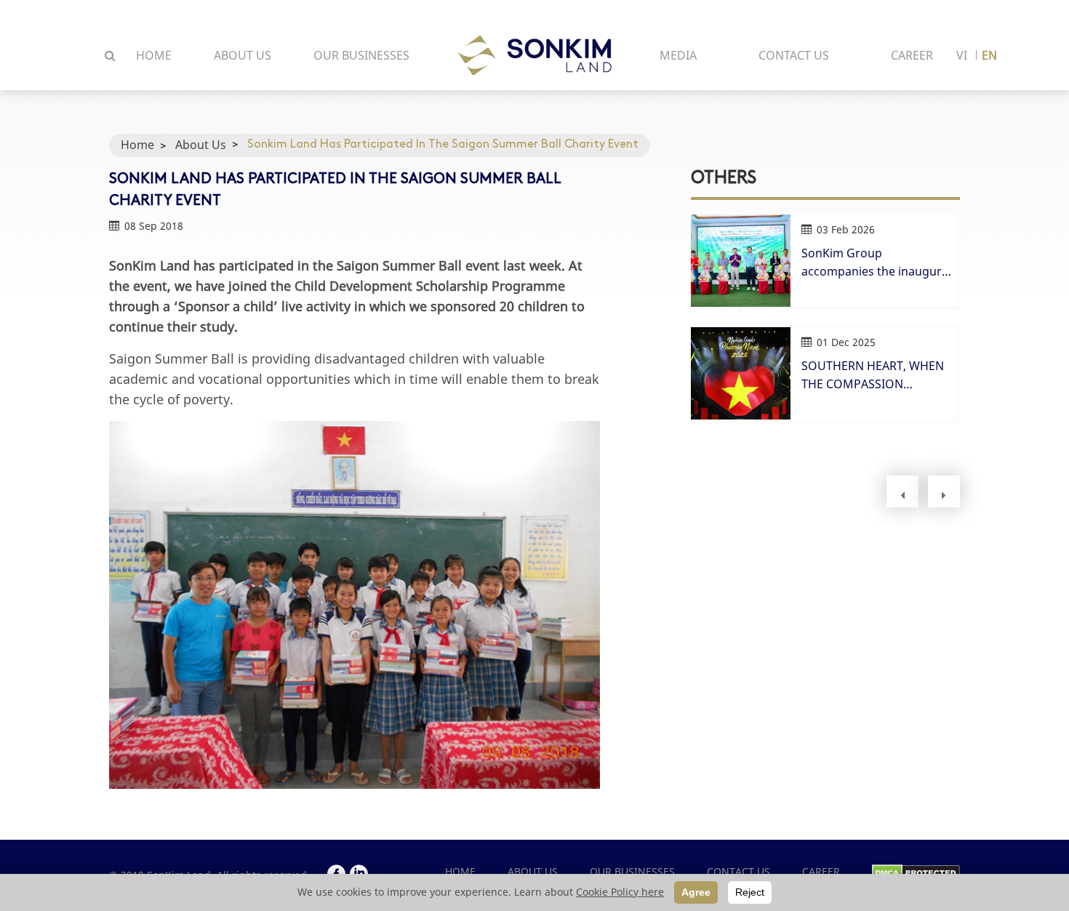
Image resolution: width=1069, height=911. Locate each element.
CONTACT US (793, 55)
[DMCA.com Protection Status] (916, 871)
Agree (695, 892)
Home (137, 145)
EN (989, 55)
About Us (200, 145)
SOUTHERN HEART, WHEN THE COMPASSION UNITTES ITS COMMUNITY (872, 375)
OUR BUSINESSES (361, 55)
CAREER (912, 55)
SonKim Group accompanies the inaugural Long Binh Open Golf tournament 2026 (876, 263)
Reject (749, 892)
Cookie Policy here (620, 892)
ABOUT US (242, 55)
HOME (154, 55)
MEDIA (678, 55)
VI (961, 55)
